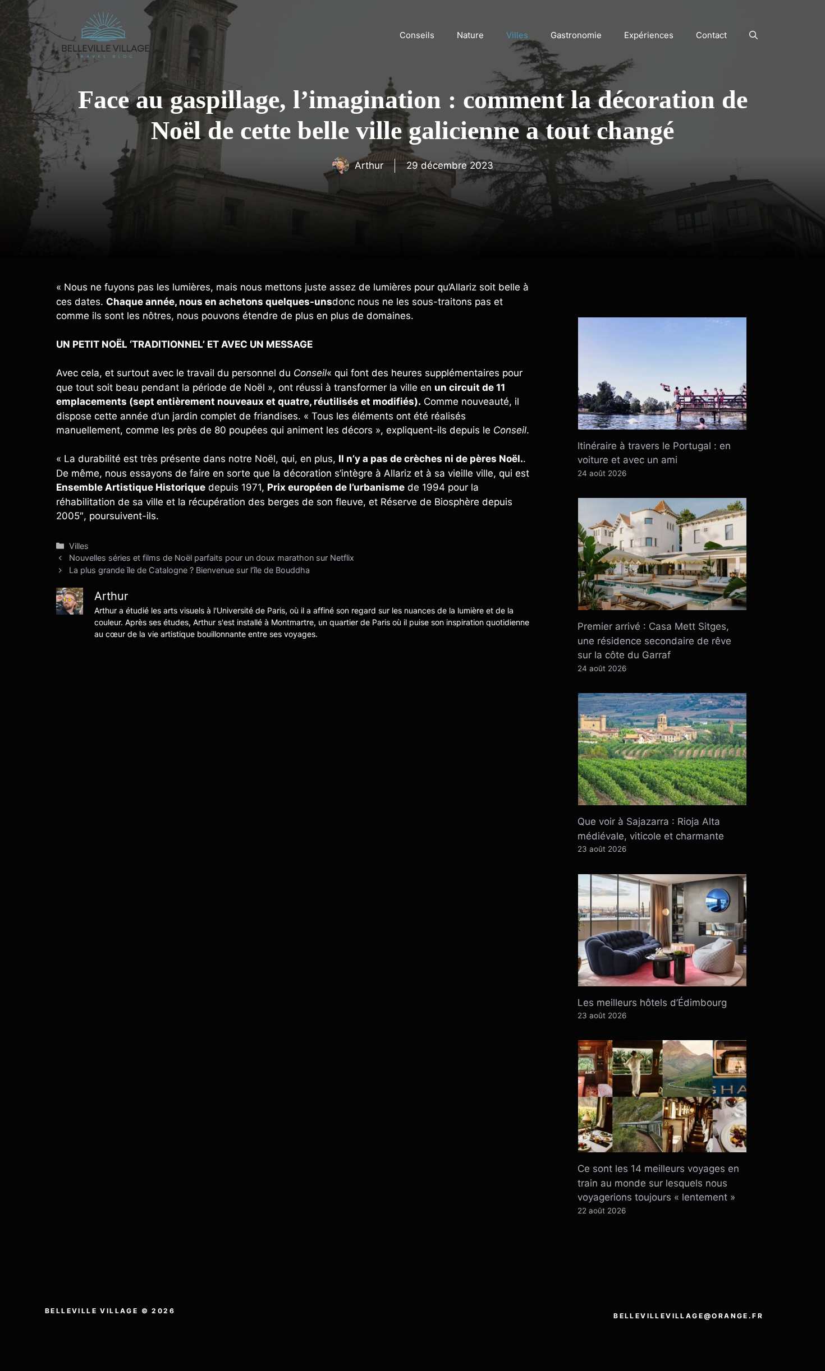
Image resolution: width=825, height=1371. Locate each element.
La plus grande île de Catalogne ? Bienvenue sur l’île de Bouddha (189, 570)
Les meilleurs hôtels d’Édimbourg (652, 1002)
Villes (517, 35)
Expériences (648, 35)
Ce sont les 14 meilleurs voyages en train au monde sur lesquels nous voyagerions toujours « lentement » (658, 1183)
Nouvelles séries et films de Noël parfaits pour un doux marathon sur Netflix (211, 557)
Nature (470, 35)
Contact (711, 35)
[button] (753, 35)
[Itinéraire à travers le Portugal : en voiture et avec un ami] (662, 421)
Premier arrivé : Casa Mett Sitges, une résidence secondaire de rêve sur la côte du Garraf (654, 641)
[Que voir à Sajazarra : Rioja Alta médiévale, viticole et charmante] (662, 798)
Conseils (417, 35)
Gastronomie (576, 35)
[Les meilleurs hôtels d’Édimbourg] (662, 978)
